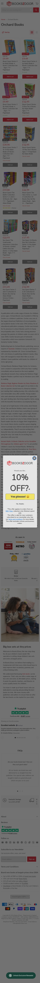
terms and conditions (16, 519)
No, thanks (20, 504)
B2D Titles (9, 511)
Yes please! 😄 (20, 496)
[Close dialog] (34, 458)
